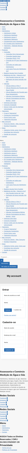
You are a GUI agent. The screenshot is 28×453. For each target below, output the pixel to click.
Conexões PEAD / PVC (13, 58)
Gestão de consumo (10, 134)
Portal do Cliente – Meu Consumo (14, 124)
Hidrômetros (6, 31)
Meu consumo (6, 121)
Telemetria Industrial (10, 119)
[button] (5, 1)
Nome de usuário (10, 328)
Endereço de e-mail (10, 335)
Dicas (3, 128)
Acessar (7, 310)
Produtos (5, 50)
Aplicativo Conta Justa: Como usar (15, 130)
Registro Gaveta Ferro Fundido (13, 73)
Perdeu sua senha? (10, 315)
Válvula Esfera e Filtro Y (13, 86)
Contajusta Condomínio (11, 115)
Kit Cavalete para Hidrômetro (13, 43)
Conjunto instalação (10, 105)
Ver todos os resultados (8, 266)
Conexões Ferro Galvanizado (15, 54)
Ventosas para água (10, 102)
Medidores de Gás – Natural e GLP (15, 75)
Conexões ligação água (13, 56)
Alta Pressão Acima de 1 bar (15, 77)
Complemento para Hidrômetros (14, 41)
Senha (7, 303)
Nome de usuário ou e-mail (13, 296)
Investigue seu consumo (11, 132)
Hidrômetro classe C (10, 37)
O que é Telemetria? (10, 113)
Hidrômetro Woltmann (11, 39)
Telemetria (5, 111)
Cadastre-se (9, 350)
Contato (4, 136)
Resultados (4, 263)
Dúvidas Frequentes (10, 126)
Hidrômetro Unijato (10, 33)
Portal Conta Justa (10, 117)
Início (3, 27)
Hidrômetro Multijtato (10, 35)
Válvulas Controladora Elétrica (15, 96)
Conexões (7, 52)
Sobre (4, 29)
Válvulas (6, 83)
